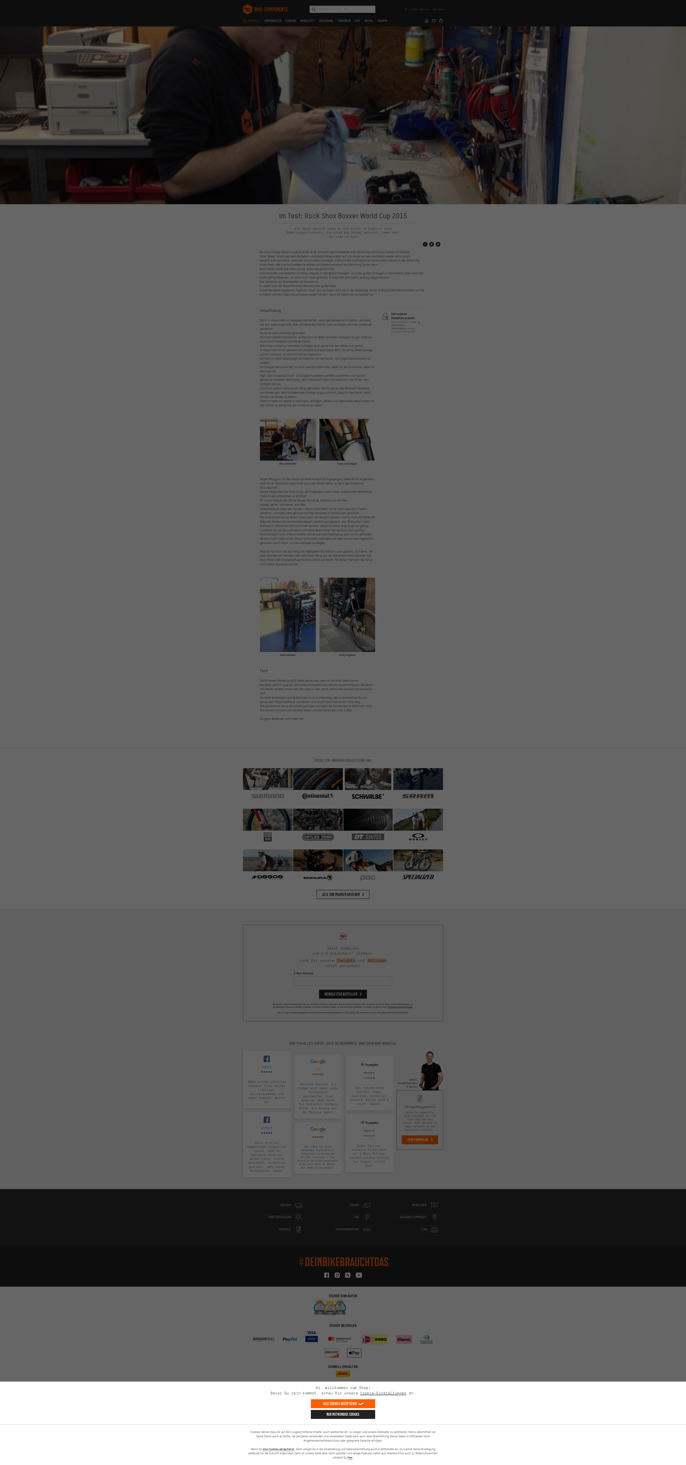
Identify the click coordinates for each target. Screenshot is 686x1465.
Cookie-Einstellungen (383, 1393)
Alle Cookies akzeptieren (340, 1403)
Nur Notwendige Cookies (343, 1414)
